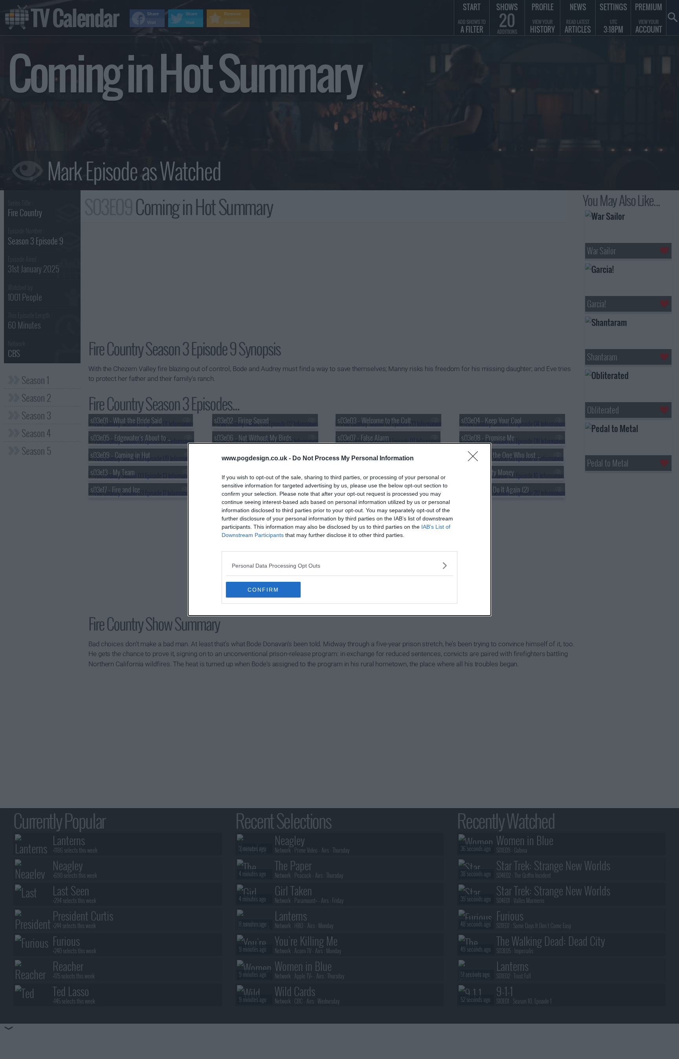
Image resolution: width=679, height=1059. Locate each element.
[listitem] (339, 565)
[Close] (475, 458)
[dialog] (339, 529)
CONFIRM (263, 589)
